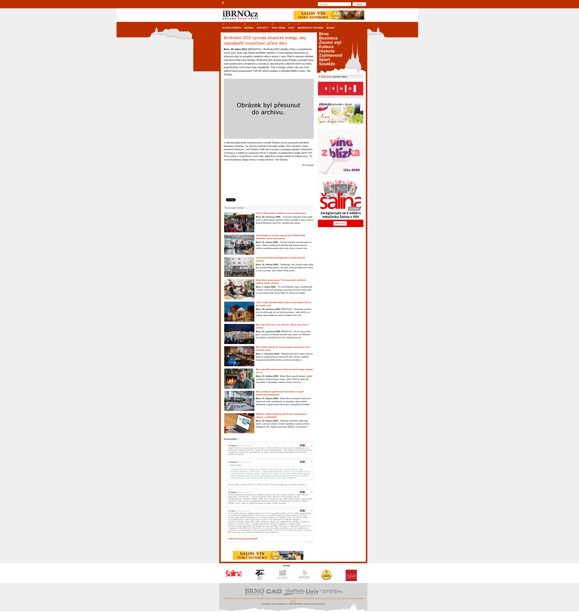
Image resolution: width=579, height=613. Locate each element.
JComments (310, 542)
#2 (229, 492)
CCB (231, 598)
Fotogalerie (289, 598)
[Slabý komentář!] (303, 445)
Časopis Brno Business (272, 598)
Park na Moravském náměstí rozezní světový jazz (281, 213)
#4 (229, 445)
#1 (229, 511)
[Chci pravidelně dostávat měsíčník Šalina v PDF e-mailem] (340, 202)
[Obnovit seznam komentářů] (239, 439)
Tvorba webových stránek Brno (247, 598)
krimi (310, 598)
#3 (229, 462)
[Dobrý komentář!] (301, 445)
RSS (225, 598)
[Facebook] (223, 3)
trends (317, 598)
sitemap (324, 598)
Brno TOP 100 (301, 598)
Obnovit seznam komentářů (243, 538)
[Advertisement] (268, 186)
